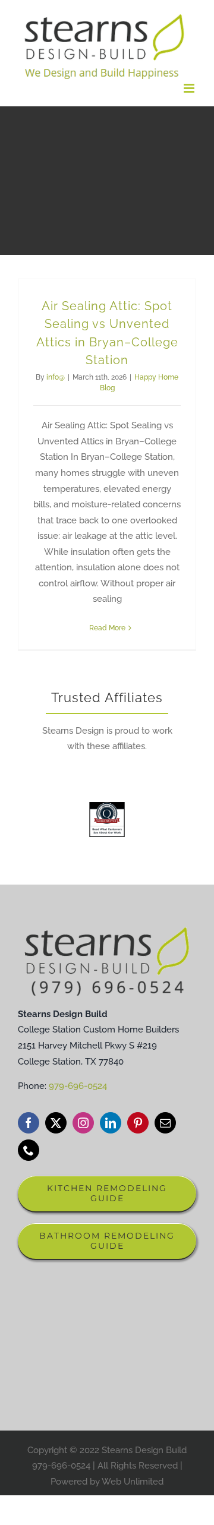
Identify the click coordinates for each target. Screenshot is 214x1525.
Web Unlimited (132, 1481)
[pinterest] (138, 1123)
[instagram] (83, 1123)
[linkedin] (110, 1123)
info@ (55, 377)
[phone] (28, 1150)
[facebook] (28, 1123)
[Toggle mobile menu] (190, 88)
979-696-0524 (78, 1086)
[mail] (165, 1123)
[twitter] (56, 1123)
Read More (107, 628)
